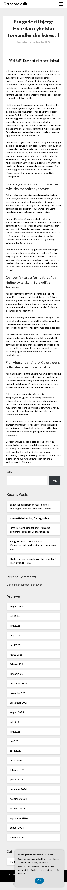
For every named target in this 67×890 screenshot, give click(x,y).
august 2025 (17, 712)
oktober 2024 (17, 808)
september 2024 (19, 818)
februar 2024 (17, 837)
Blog (12, 861)
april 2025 (15, 750)
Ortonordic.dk (15, 4)
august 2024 (17, 827)
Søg (9, 471)
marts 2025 (16, 760)
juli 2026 (15, 616)
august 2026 (17, 606)
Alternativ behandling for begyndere (29, 518)
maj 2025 (15, 741)
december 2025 (18, 683)
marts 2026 (16, 654)
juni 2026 (15, 625)
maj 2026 (15, 635)
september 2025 (19, 702)
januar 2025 (16, 779)
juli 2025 (15, 721)
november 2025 (18, 693)
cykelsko (46, 169)
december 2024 (18, 789)
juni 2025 (15, 731)
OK (39, 880)
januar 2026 (16, 673)
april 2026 (15, 644)
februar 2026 (17, 664)
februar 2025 (17, 770)
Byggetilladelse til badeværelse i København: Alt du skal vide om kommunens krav (33, 545)
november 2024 (18, 798)
